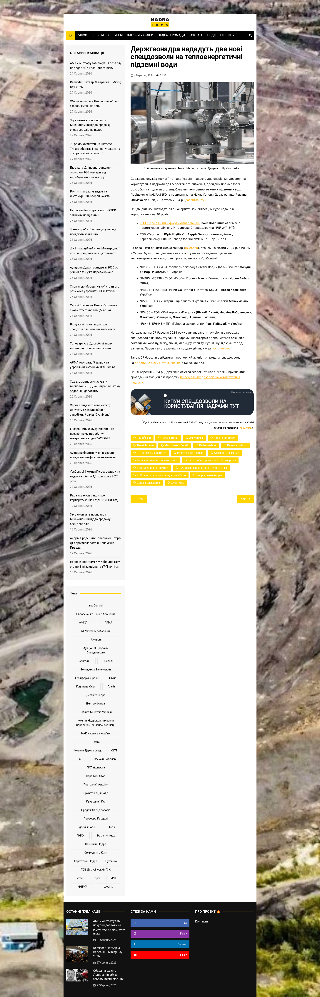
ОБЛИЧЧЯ (115, 35)
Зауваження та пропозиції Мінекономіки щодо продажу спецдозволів (90, 519)
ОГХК (79, 759)
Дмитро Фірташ (96, 703)
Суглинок (111, 861)
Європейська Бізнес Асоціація (95, 614)
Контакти (201, 921)
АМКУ (83, 622)
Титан (79, 878)
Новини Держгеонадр (88, 750)
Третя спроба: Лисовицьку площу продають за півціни (93, 232)
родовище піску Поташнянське (158, 363)
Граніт (111, 686)
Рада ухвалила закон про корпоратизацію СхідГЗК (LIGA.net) (94, 498)
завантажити (195, 200)
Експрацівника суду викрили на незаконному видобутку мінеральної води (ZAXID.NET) (92, 433)
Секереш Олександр (226, 452)
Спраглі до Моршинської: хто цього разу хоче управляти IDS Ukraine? (94, 289)
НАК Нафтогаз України (95, 733)
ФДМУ (82, 886)
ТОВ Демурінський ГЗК (96, 869)
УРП (113, 878)
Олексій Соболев (105, 759)
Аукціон (96, 639)
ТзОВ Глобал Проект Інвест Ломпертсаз (212, 460)
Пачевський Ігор (237, 445)
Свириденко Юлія (95, 852)
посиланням (220, 348)
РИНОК (82, 35)
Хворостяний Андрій (209, 475)
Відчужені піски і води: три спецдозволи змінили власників (92, 327)
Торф (96, 878)
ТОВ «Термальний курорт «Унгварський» (170, 223)
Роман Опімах (106, 835)
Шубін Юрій (177, 482)
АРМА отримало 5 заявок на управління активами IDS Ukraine (92, 365)
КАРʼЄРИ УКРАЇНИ (140, 35)
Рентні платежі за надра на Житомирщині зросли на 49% (90, 194)
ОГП (114, 750)
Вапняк (109, 661)
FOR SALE (196, 35)
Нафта (96, 742)
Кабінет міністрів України (96, 712)
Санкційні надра (95, 844)
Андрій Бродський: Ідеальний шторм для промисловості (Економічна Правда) (95, 542)
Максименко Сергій (176, 445)
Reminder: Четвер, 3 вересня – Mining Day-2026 (95, 84)
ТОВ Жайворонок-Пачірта (152, 467)
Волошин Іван (170, 437)
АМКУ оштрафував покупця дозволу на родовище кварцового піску (95, 65)
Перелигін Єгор (95, 776)
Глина (112, 678)
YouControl (245, 427)
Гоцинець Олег (85, 686)
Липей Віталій (145, 445)
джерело (191, 248)
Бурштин (83, 661)
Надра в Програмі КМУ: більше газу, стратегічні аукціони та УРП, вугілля (95, 564)
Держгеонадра (95, 695)
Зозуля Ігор (196, 437)
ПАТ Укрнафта (96, 767)
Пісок (111, 827)
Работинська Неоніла (190, 452)
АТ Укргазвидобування (95, 631)
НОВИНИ (97, 35)
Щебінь (108, 886)
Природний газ (95, 801)
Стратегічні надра (85, 861)
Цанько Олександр (148, 482)
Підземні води (85, 827)
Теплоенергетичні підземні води (157, 460)
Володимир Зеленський (96, 669)
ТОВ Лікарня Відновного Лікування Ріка (203, 467)
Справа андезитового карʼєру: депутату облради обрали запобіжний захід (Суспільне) (90, 409)
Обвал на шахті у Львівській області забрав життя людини (95, 103)
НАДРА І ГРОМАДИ (171, 35)
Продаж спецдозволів (95, 810)
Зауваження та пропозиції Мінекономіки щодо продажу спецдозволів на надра (90, 125)
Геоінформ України (87, 678)
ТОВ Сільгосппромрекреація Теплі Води (161, 475)
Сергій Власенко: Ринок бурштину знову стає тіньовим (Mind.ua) (93, 308)
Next (243, 499)
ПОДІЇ (211, 35)
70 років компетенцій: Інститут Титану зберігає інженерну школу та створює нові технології (95, 148)
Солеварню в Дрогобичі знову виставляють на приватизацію (91, 346)
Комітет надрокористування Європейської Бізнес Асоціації (95, 723)
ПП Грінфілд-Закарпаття (151, 452)
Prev (140, 499)
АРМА (108, 622)
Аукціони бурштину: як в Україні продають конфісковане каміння (93, 455)
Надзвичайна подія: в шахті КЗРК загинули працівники (93, 213)
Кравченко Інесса (224, 437)
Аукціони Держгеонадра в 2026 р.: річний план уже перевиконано (94, 270)
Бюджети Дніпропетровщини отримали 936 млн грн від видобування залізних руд (90, 172)
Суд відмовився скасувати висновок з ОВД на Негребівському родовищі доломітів (95, 386)
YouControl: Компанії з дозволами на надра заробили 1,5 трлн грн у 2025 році (95, 476)
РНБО (80, 835)
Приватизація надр (95, 793)
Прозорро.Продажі (96, 818)
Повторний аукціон (95, 784)
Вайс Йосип (144, 437)
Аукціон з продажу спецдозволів (95, 650)
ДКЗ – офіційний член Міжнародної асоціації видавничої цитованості (94, 251)
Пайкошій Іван (207, 445)
